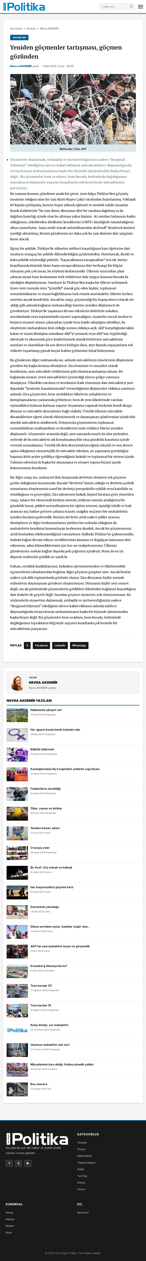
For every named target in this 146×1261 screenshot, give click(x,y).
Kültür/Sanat (84, 1156)
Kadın (80, 1169)
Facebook (41, 645)
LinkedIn (60, 645)
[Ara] (131, 6)
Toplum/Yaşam (86, 1162)
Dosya (81, 1149)
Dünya (81, 1182)
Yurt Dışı (82, 1176)
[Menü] (140, 6)
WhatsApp (79, 645)
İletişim (10, 1225)
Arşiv (9, 1232)
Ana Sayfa (16, 28)
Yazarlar (31, 28)
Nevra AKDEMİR (49, 28)
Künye (9, 1212)
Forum (81, 1189)
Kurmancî (82, 1212)
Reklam (10, 1219)
